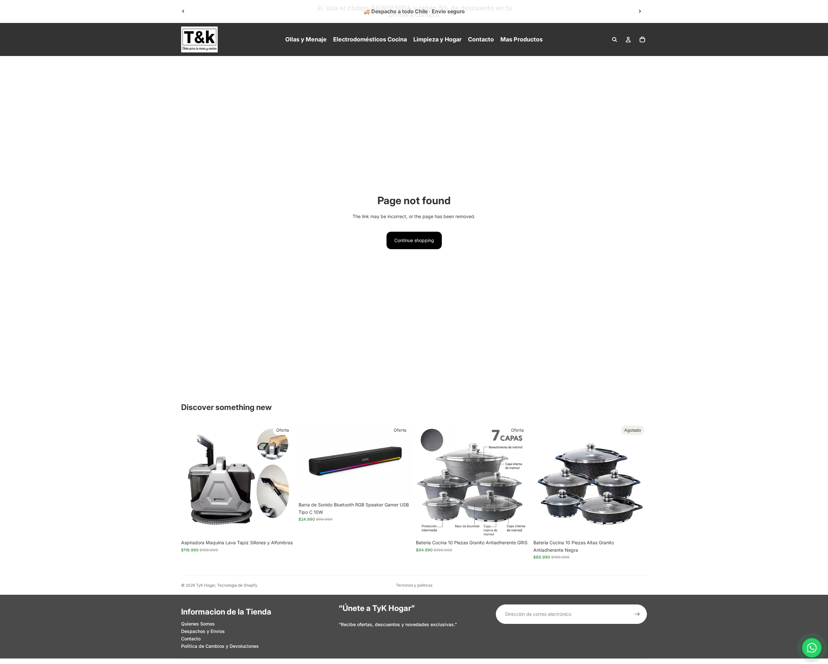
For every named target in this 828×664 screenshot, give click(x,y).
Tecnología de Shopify (237, 585)
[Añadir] (284, 527)
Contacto (191, 638)
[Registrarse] (637, 614)
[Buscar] (614, 39)
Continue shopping (414, 240)
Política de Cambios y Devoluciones (220, 646)
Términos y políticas (414, 585)
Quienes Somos (198, 623)
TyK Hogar (205, 585)
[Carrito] (642, 39)
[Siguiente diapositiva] (640, 11)
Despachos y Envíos (203, 631)
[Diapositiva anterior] (183, 11)
